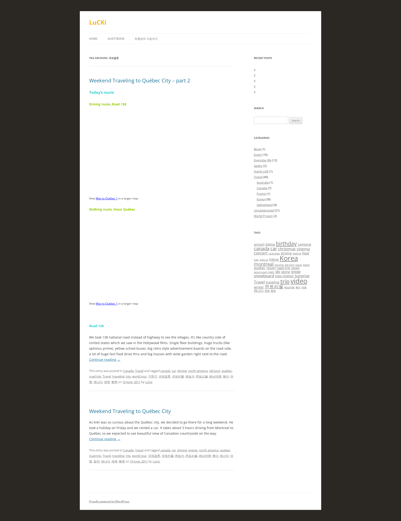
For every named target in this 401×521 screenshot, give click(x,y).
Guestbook (116, 39)
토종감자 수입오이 (146, 39)
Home (93, 39)
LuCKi (97, 22)
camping (304, 244)
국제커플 (178, 376)
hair (256, 259)
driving (182, 371)
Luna (148, 382)
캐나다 (98, 382)
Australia (263, 182)
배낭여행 (215, 376)
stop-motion (284, 276)
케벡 (107, 382)
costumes (274, 253)
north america (198, 371)
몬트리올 (202, 376)
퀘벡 (114, 382)
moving (279, 265)
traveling (118, 376)
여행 (304, 287)
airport (259, 244)
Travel (139, 371)
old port (214, 371)
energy (193, 450)
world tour (139, 376)
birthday (286, 243)
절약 (97, 461)
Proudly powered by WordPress (109, 501)
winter (259, 287)
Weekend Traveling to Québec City (130, 410)
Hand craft (261, 171)
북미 (226, 376)
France (261, 194)
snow (296, 271)
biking (270, 244)
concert (261, 253)
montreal (264, 264)
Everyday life (262, 160)
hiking (274, 259)
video (299, 281)
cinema (303, 248)
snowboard (264, 275)
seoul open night (264, 272)
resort (271, 268)
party (298, 265)
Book (257, 149)
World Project (263, 216)
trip (128, 376)
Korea (261, 199)
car (174, 371)
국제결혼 (164, 376)
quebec (227, 371)
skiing (285, 272)
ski (277, 271)
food (305, 253)
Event (258, 155)
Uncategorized (264, 210)
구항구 (152, 376)
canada (165, 371)
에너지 (224, 456)
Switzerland (265, 205)
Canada (128, 371)
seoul (295, 268)
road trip (95, 376)
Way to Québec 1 (107, 198)
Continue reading (104, 359)
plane (306, 265)
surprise (302, 275)
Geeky (258, 166)
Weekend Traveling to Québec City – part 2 (139, 80)
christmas (287, 248)
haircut (264, 259)
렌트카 (189, 376)
